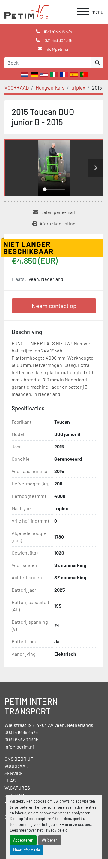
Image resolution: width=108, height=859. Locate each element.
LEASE (11, 780)
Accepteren (23, 840)
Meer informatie (26, 850)
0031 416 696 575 (57, 31)
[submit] (98, 62)
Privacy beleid (56, 830)
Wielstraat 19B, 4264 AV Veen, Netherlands (48, 725)
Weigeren (50, 840)
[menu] (83, 11)
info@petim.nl (57, 49)
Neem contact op (54, 305)
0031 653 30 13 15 (57, 40)
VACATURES (17, 788)
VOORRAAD (16, 766)
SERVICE (13, 773)
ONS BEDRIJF (18, 759)
